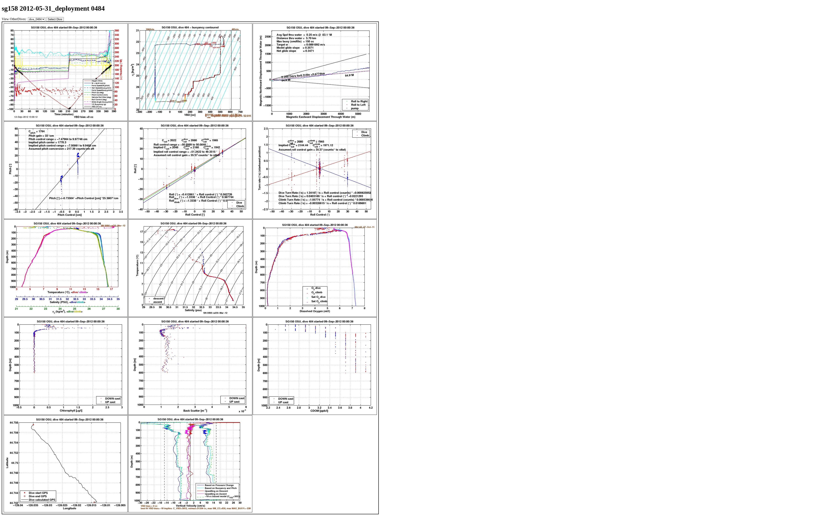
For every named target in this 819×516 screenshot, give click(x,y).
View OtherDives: (14, 19)
